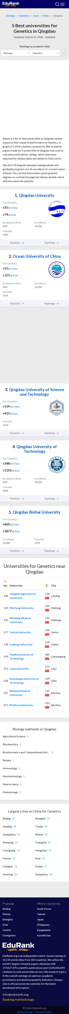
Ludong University (21, 644)
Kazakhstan (44, 935)
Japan (40, 919)
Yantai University (20, 632)
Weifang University (22, 607)
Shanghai (8, 919)
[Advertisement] (34, 99)
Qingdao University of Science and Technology (34, 392)
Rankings (50, 242)
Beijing (7, 908)
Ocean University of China (34, 256)
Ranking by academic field (34, 46)
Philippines (43, 924)
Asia (35, 15)
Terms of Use (24, 1012)
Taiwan (41, 914)
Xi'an (5, 924)
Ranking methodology (18, 999)
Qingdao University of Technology (34, 449)
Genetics (24, 15)
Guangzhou (9, 935)
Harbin (7, 930)
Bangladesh (43, 930)
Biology (10, 15)
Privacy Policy (44, 1012)
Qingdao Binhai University (34, 512)
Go (63, 52)
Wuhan (7, 914)
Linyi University (19, 668)
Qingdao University (34, 195)
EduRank (50, 37)
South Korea (44, 908)
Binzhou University (21, 705)
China (45, 15)
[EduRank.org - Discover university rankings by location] (11, 3)
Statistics (15, 242)
